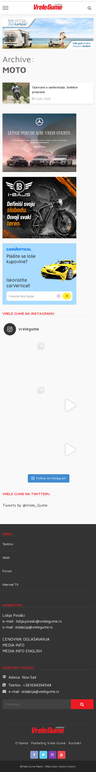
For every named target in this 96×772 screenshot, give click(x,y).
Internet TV (10, 584)
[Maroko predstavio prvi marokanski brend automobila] (70, 361)
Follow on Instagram (51, 478)
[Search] (89, 7)
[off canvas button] (5, 7)
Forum (7, 571)
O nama (21, 743)
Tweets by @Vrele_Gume (25, 505)
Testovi (7, 544)
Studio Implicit (67, 766)
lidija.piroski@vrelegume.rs (39, 621)
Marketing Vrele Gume (48, 743)
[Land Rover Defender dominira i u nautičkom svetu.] (70, 450)
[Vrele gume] (48, 731)
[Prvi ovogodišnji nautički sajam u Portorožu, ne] (26, 450)
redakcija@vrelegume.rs (34, 627)
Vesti (6, 557)
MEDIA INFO (13, 645)
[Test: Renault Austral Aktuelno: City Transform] (70, 405)
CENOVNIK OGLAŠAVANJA (25, 639)
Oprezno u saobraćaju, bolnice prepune (55, 89)
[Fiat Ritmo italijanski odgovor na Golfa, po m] (26, 405)
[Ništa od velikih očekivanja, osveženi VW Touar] (26, 361)
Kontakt (75, 743)
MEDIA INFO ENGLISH (22, 651)
